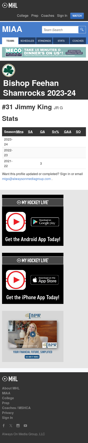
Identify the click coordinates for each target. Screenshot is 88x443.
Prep (34, 15)
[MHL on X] (10, 425)
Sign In (62, 15)
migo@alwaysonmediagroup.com (27, 178)
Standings (44, 40)
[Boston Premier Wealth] (44, 337)
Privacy (8, 412)
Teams (10, 40)
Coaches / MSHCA (16, 407)
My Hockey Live (9, 5)
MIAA (6, 393)
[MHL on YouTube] (25, 425)
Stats (61, 40)
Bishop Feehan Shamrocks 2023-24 (39, 87)
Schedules (27, 40)
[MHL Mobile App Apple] (44, 279)
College (22, 15)
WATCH (77, 16)
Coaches (47, 15)
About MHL (11, 388)
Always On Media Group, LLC (23, 434)
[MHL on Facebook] (3, 425)
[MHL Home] (10, 380)
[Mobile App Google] (44, 221)
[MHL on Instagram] (18, 425)
